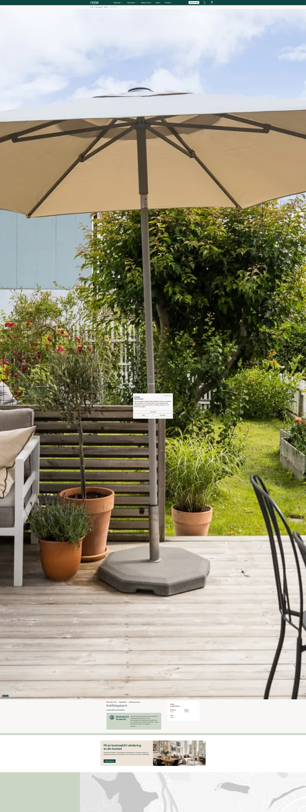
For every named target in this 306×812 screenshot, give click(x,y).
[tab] (95, 2)
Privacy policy (168, 395)
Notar (92, 7)
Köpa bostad (99, 7)
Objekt (105, 7)
